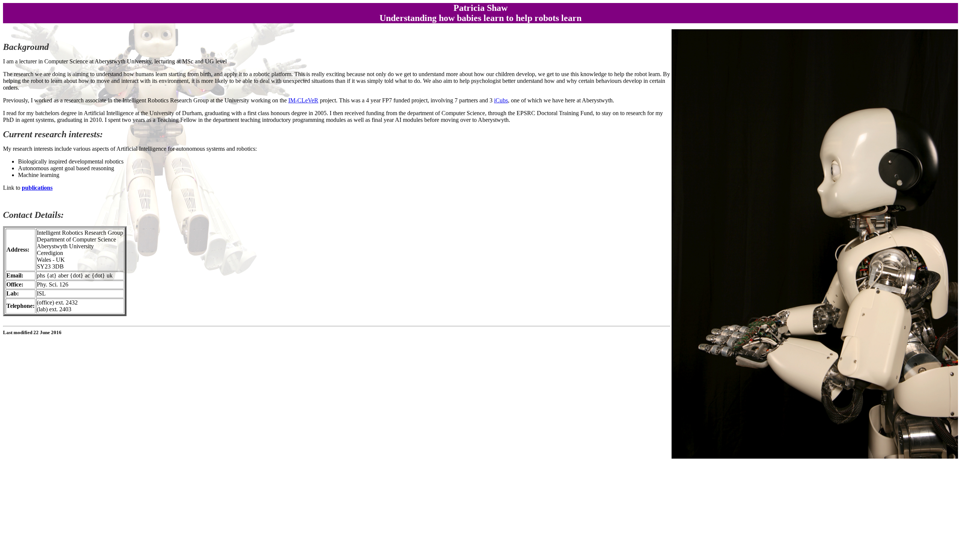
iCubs (501, 100)
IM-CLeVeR (303, 100)
